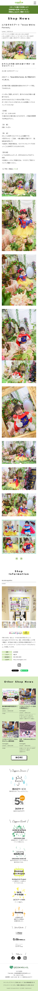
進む (21, 558)
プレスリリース (8, 985)
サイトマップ (7, 982)
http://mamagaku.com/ (19, 659)
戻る (16, 558)
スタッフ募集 (16, 985)
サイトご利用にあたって (17, 982)
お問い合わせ (30, 985)
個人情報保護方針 (28, 982)
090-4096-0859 (17, 657)
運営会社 (22, 985)
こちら (15, 169)
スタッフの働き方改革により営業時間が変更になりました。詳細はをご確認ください (19, 9)
